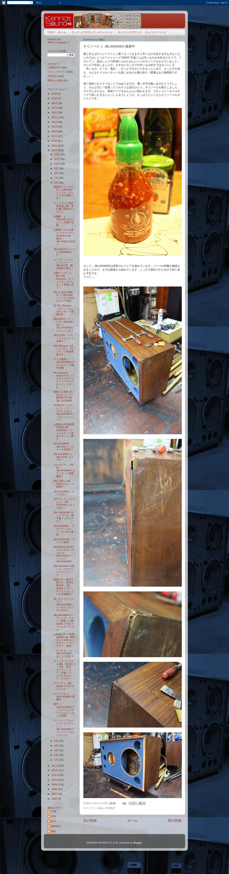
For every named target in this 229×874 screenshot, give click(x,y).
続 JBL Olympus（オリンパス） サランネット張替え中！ (63, 310)
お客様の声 (53, 67)
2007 (54, 794)
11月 (57, 159)
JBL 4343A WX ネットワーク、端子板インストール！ (63, 517)
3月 (56, 750)
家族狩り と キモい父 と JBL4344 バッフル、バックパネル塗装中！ (64, 193)
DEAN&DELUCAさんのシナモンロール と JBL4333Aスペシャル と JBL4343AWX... (63, 554)
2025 (54, 98)
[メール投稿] (123, 803)
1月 (56, 760)
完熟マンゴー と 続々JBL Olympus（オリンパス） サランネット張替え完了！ (63, 280)
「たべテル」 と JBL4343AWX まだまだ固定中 (63, 653)
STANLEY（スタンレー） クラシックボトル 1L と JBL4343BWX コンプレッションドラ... (64, 412)
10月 (57, 163)
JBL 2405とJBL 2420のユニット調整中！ (63, 484)
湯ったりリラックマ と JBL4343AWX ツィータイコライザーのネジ (64, 605)
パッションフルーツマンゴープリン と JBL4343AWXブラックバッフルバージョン (63, 727)
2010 (54, 780)
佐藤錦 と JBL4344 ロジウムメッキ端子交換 (63, 221)
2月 (56, 755)
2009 (54, 784)
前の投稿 (175, 820)
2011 (54, 775)
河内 (53, 816)
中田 (53, 811)
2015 (54, 145)
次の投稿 (90, 820)
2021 (54, 117)
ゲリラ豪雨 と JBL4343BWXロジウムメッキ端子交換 (63, 363)
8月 (56, 173)
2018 (54, 131)
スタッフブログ (106, 808)
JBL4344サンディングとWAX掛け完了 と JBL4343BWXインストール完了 (63, 325)
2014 (54, 150)
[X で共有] (137, 803)
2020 (54, 122)
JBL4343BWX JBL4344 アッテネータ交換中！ (63, 446)
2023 (54, 108)
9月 (56, 168)
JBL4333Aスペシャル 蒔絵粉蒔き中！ (64, 252)
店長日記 (52, 76)
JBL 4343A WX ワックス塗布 (64, 541)
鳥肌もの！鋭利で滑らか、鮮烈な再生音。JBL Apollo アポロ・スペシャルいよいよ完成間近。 (63, 586)
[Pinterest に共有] (144, 803)
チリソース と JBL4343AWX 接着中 (64, 696)
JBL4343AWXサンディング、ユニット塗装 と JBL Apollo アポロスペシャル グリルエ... (63, 622)
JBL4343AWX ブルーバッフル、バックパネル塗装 (63, 530)
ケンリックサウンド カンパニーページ (142, 32)
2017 (54, 136)
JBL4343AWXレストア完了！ (63, 493)
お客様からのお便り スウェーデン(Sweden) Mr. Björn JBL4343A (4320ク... (64, 237)
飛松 (53, 831)
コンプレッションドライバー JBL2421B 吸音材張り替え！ (63, 264)
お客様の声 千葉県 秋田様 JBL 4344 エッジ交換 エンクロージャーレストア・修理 (65, 640)
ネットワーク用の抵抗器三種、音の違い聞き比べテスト (63, 207)
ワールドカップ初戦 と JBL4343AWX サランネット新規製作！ (64, 470)
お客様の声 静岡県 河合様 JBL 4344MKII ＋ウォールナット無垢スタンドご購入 (65, 431)
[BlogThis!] (134, 803)
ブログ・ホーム (56, 32)
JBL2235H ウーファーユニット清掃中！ (63, 338)
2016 (54, 140)
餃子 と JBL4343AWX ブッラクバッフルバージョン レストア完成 (64, 710)
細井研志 (56, 826)
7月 (56, 178)
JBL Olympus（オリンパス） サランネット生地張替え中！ (63, 350)
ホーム (132, 820)
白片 (53, 821)
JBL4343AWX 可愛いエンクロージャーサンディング (64, 570)
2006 (54, 798)
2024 (54, 103)
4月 (56, 745)
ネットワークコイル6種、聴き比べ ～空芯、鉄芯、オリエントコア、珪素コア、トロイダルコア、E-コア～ (65, 670)
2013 (54, 765)
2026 (54, 93)
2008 (54, 789)
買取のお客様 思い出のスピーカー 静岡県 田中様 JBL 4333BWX (63, 396)
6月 (56, 182)
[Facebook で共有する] (140, 803)
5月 (56, 741)
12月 (57, 154)
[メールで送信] (130, 803)
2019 (54, 126)
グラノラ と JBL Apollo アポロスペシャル (63, 686)
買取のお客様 (54, 80)
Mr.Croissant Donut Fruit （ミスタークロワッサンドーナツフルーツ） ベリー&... (64, 380)
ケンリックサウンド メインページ (92, 32)
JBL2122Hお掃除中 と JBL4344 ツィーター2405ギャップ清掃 (63, 296)
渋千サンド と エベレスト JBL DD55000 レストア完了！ (64, 503)
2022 (54, 112)
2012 (54, 770)
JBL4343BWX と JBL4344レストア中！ (63, 457)
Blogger (137, 842)
